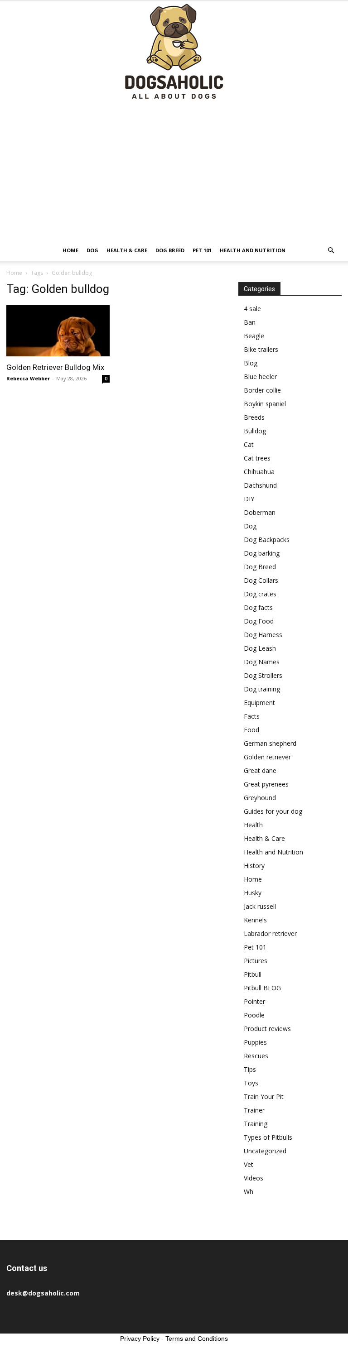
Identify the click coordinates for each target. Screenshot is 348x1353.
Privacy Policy (140, 1338)
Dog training (262, 689)
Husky (252, 892)
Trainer (254, 1110)
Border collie (262, 390)
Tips (250, 1069)
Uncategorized (265, 1151)
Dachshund (260, 485)
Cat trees (257, 458)
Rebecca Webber (28, 378)
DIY (249, 498)
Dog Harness (263, 634)
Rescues (256, 1055)
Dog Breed (169, 250)
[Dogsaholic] (174, 52)
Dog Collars (261, 580)
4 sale (252, 308)
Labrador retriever (270, 933)
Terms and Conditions (196, 1338)
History (254, 865)
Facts (252, 716)
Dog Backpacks (267, 539)
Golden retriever (267, 757)
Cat (249, 444)
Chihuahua (259, 471)
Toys (251, 1083)
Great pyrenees (266, 784)
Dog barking (262, 553)
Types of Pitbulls (268, 1137)
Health (253, 824)
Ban (250, 322)
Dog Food (259, 621)
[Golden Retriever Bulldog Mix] (58, 330)
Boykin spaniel (265, 403)
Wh (248, 1191)
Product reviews (267, 1028)
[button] (331, 250)
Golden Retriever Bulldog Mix (55, 367)
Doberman (260, 512)
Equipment (259, 702)
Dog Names (262, 661)
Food (251, 729)
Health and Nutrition (252, 250)
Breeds (254, 417)
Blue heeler (260, 376)
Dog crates (260, 594)
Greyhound (260, 797)
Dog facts (258, 607)
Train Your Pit (264, 1096)
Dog (92, 250)
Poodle (254, 1015)
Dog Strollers (263, 675)
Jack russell (260, 906)
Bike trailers (261, 349)
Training (255, 1123)
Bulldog (255, 431)
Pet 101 (202, 250)
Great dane (260, 770)
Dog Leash (260, 648)
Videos (253, 1178)
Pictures (255, 960)
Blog (250, 363)
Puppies (255, 1042)
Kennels (255, 920)
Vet (248, 1164)
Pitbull (252, 974)
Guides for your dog (273, 811)
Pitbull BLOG (262, 988)
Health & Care (126, 250)
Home (70, 250)
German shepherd (270, 743)
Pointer (254, 1001)
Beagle (254, 335)
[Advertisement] (174, 171)
